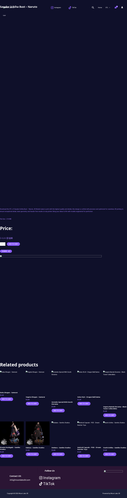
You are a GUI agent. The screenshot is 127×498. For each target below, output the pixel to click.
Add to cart (13, 244)
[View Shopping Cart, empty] (116, 7)
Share (4, 251)
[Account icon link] (122, 7)
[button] (93, 7)
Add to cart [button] (6, 399)
